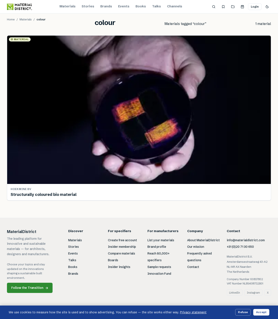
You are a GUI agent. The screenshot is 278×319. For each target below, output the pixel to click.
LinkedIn (234, 292)
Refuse (243, 312)
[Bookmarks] (223, 7)
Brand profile (156, 247)
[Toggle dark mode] (267, 7)
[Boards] (233, 7)
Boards (113, 260)
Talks (156, 6)
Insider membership (122, 247)
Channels (174, 6)
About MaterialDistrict (203, 240)
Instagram (253, 292)
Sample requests (159, 267)
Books (141, 6)
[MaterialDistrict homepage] (19, 6)
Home (11, 19)
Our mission (195, 247)
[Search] (214, 7)
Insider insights (119, 267)
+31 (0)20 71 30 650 (240, 247)
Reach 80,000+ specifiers (158, 256)
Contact (193, 267)
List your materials (160, 240)
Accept (261, 312)
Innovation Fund (159, 274)
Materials (68, 6)
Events (123, 6)
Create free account (122, 240)
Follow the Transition (29, 288)
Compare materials (121, 253)
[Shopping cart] (242, 7)
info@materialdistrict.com (246, 240)
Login (255, 6)
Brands (106, 6)
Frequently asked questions (199, 256)
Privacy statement (193, 312)
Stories (88, 6)
